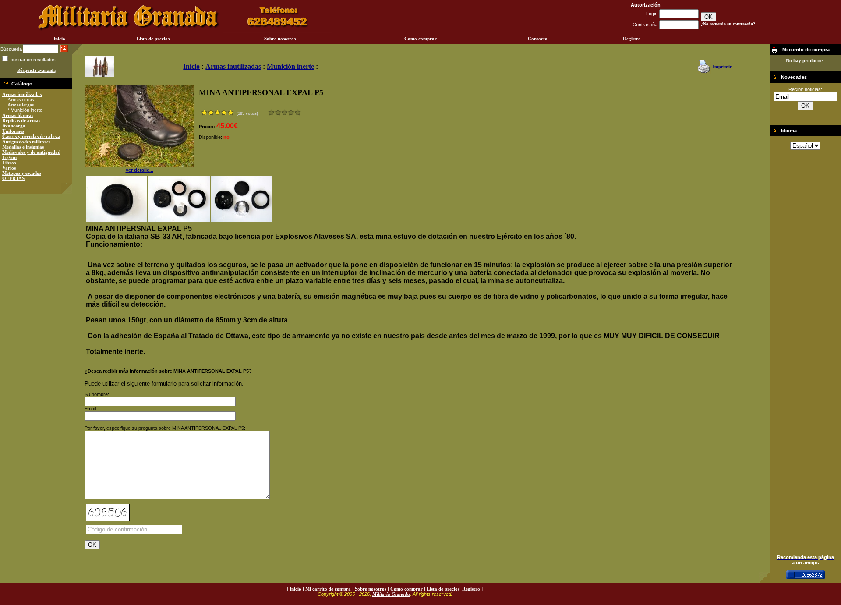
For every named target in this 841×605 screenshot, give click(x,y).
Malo (278, 112)
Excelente (297, 112)
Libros (9, 162)
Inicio (59, 38)
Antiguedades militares (26, 141)
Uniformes (13, 131)
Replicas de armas (21, 120)
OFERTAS (13, 178)
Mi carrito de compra (328, 588)
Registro (632, 38)
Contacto (538, 38)
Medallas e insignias (23, 146)
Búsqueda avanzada (36, 70)
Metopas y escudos (21, 173)
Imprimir (722, 66)
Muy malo (271, 112)
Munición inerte (290, 66)
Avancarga (13, 125)
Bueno (284, 112)
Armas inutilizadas (22, 94)
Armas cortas (20, 99)
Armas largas (20, 104)
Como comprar (420, 38)
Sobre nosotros (280, 38)
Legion (9, 157)
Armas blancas (17, 115)
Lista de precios (153, 38)
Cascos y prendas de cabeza (31, 136)
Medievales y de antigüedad (31, 152)
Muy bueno (291, 112)
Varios (9, 167)
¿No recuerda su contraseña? (728, 23)
